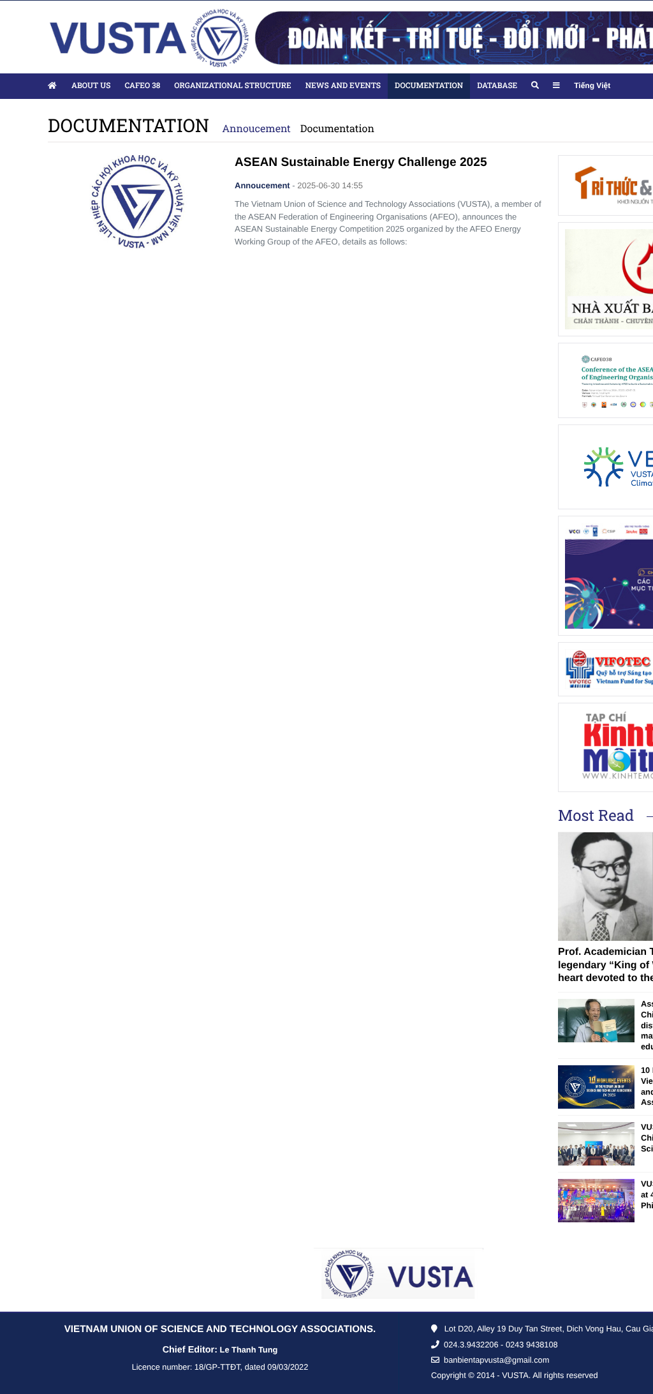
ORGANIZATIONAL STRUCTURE (232, 85)
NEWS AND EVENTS (343, 85)
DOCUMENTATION (429, 85)
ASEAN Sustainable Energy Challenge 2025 (361, 162)
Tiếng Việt (592, 85)
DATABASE (497, 85)
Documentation (337, 128)
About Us (90, 85)
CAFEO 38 (142, 85)
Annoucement (256, 128)
